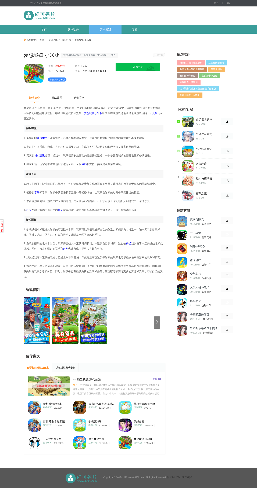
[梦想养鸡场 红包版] (125, 406)
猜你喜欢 (79, 97)
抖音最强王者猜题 (189, 82)
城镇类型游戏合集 (65, 367)
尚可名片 (58, 16)
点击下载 (138, 67)
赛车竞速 (206, 237)
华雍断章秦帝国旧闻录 (204, 328)
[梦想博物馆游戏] (34, 406)
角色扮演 (206, 278)
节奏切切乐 (216, 69)
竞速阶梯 (195, 260)
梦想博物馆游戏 (52, 403)
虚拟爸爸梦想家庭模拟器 (101, 403)
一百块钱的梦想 (52, 439)
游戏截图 (57, 97)
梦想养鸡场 (95, 421)
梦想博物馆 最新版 (54, 421)
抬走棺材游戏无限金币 (191, 62)
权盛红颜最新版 (216, 62)
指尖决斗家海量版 (204, 134)
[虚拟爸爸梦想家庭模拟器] (79, 406)
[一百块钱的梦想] (34, 441)
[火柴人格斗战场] (182, 289)
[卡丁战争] (182, 235)
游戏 (228, 3)
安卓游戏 (105, 29)
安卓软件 (73, 29)
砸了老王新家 (204, 119)
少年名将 (195, 273)
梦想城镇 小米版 (143, 439)
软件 (216, 3)
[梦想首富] (125, 424)
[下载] (227, 220)
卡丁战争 (195, 232)
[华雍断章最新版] (182, 317)
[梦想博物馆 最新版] (34, 424)
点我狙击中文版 (209, 75)
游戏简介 (34, 97)
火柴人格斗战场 (199, 287)
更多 (155, 379)
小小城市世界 (204, 148)
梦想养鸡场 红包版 (144, 403)
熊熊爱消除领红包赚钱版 (192, 69)
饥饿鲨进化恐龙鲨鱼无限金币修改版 (198, 88)
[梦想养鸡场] (79, 424)
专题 (135, 29)
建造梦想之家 (96, 439)
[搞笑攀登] (182, 303)
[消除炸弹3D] (182, 248)
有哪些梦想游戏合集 (38, 367)
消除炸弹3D (197, 246)
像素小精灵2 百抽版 (190, 95)
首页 (44, 29)
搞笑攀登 (195, 301)
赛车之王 (201, 193)
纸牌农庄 (201, 163)
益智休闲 (47, 443)
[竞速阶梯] (182, 262)
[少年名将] (182, 276)
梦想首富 (139, 421)
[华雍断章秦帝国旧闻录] (182, 330)
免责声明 (2, 226)
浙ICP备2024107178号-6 (179, 477)
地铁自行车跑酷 (187, 75)
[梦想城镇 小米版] (125, 441)
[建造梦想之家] (79, 441)
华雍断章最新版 (199, 314)
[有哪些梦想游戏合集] (49, 386)
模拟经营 (66, 40)
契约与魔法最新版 (204, 178)
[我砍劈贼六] (182, 221)
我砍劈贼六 (197, 219)
